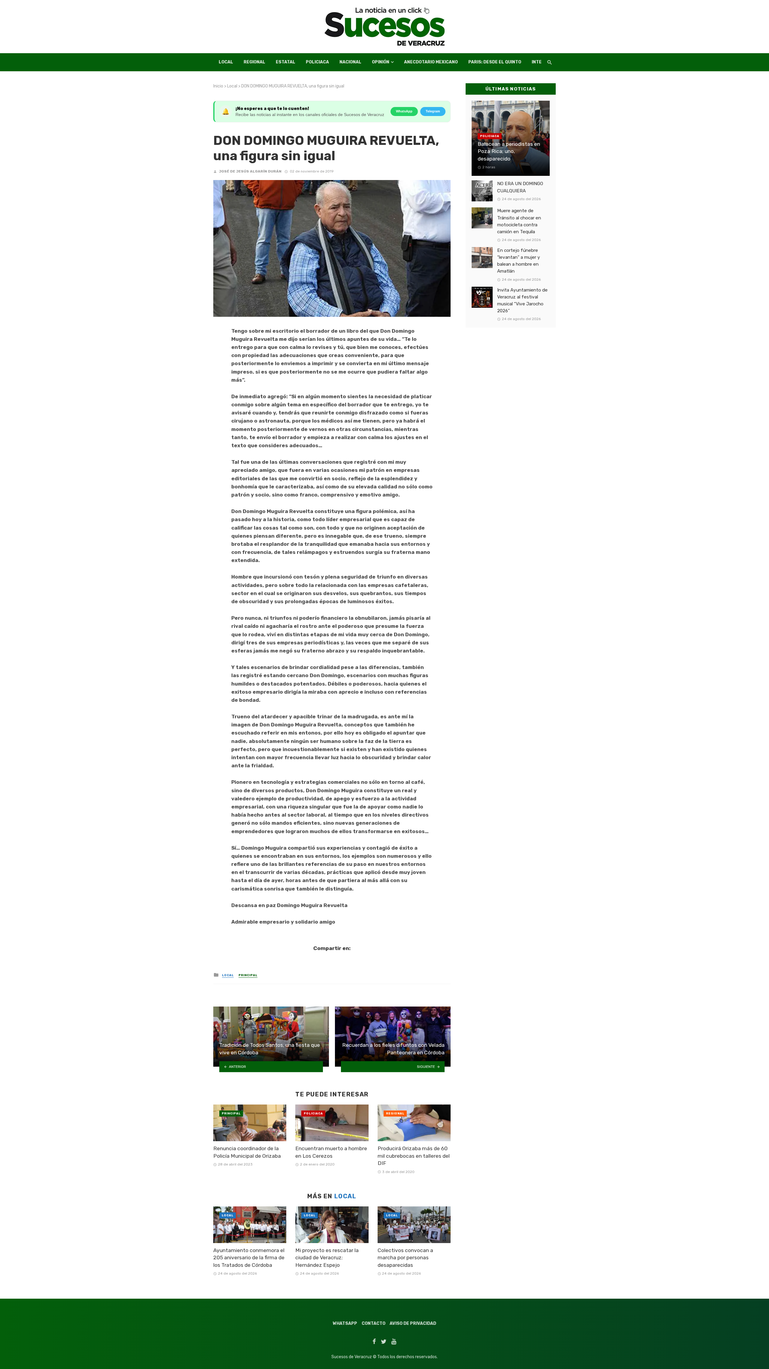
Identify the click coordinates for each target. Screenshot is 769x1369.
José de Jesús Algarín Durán (250, 171)
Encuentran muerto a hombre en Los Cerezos (331, 1152)
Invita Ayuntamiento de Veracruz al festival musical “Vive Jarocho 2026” (522, 300)
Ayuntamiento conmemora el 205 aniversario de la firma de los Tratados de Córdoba (248, 1257)
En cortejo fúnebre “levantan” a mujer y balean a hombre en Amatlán (518, 261)
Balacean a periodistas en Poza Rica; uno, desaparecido (509, 151)
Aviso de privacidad (413, 1323)
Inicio (218, 86)
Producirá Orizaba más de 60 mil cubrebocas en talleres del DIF (414, 1155)
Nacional (350, 62)
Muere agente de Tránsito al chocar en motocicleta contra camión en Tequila (519, 221)
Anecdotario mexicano (431, 62)
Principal (248, 975)
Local (226, 62)
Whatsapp (345, 1323)
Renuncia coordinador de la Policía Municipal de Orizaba (247, 1152)
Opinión (380, 62)
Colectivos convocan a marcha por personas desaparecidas (405, 1257)
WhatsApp (404, 111)
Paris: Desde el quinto (494, 62)
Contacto (373, 1323)
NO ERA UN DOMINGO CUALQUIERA (520, 187)
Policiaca (317, 62)
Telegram (433, 111)
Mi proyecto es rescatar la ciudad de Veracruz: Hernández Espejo (327, 1257)
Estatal (285, 62)
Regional (254, 62)
